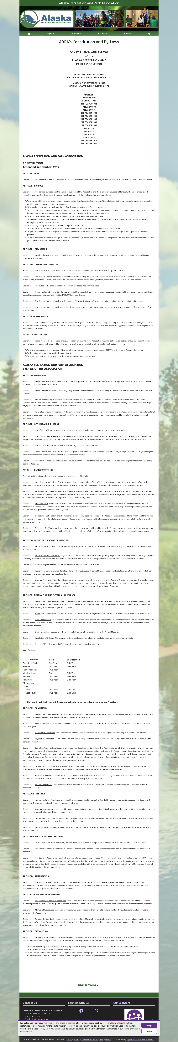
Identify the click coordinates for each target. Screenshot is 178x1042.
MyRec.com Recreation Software (140, 1039)
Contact (128, 33)
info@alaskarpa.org (39, 1019)
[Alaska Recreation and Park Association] (89, 18)
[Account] (149, 33)
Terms (69, 1039)
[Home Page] (28, 33)
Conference (76, 33)
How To (108, 1039)
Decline (149, 1031)
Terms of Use (129, 1028)
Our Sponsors (121, 1002)
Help (101, 1039)
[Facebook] (81, 1011)
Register (50, 33)
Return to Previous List (89, 984)
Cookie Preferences (89, 1039)
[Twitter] (97, 1011)
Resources (103, 33)
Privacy (76, 1039)
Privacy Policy (26, 1031)
